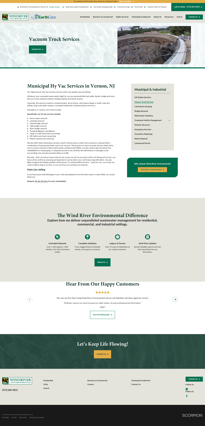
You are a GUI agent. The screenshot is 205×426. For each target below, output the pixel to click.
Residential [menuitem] (85, 17)
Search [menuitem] (179, 17)
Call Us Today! (187, 7)
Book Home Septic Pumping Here (77, 7)
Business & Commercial (97, 381)
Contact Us (193, 17)
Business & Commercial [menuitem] (103, 17)
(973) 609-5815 (10, 390)
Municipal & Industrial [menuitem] (141, 17)
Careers (90, 385)
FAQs (45, 385)
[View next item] (175, 299)
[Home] (15, 17)
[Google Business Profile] (187, 389)
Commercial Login (123, 7)
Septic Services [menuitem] (122, 17)
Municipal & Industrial (140, 381)
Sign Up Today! (125, 1)
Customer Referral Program (157, 7)
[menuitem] (152, 97)
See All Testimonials (101, 315)
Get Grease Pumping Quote (103, 7)
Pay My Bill (139, 7)
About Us (101, 262)
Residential (48, 381)
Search (46, 388)
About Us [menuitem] (158, 17)
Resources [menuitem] (169, 17)
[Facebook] (187, 396)
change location (54, 7)
